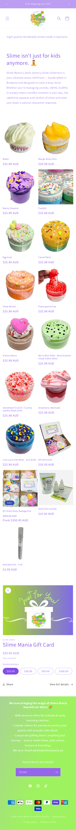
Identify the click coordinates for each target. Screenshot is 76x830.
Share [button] (9, 684)
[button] (7, 18)
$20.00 (11, 671)
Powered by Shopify (39, 816)
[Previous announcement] (7, 4)
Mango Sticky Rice (47, 159)
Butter (6, 159)
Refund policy (59, 816)
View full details (59, 684)
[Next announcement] (69, 4)
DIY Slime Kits (45, 459)
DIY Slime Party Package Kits (17, 511)
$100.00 (63, 671)
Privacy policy (30, 822)
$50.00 (46, 671)
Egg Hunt (7, 257)
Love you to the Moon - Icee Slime (19, 459)
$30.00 (28, 671)
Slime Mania (24, 816)
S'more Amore (10, 355)
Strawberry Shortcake (49, 407)
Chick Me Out (9, 306)
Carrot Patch (44, 257)
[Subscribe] (56, 772)
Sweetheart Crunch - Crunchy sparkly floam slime (17, 409)
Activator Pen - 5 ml (13, 564)
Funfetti (42, 208)
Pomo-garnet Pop (47, 306)
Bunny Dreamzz (11, 208)
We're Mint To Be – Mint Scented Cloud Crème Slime (54, 357)
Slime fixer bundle (47, 508)
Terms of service (48, 822)
